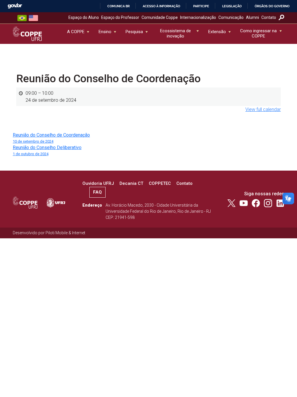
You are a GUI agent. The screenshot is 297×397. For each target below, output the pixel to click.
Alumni (252, 17)
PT (22, 18)
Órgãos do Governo (272, 6)
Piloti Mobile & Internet (65, 232)
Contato (268, 17)
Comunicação (231, 17)
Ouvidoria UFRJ (98, 183)
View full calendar (263, 109)
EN (33, 18)
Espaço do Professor (120, 17)
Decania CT (131, 183)
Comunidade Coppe (160, 17)
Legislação (232, 6)
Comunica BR (118, 6)
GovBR (15, 6)
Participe (201, 6)
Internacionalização (198, 17)
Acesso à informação (161, 6)
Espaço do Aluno (83, 17)
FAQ (97, 192)
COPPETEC (160, 183)
